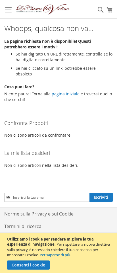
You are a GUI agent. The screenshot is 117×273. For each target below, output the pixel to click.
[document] (59, 253)
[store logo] (43, 9)
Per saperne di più (55, 254)
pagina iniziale (66, 94)
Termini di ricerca (22, 226)
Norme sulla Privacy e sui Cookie (39, 214)
